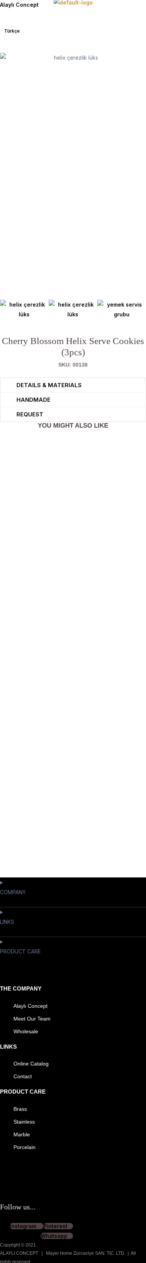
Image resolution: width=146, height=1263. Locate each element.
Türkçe (12, 31)
